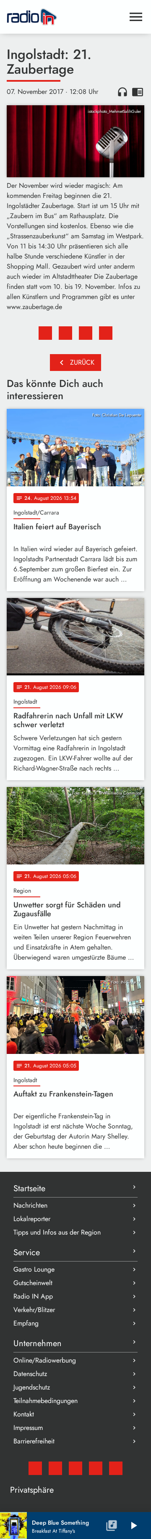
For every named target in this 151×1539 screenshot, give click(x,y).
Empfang (26, 1323)
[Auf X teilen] (65, 333)
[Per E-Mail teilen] (105, 333)
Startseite (29, 1188)
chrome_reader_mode (137, 92)
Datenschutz (30, 1374)
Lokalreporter (31, 1219)
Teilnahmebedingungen (45, 1401)
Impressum (28, 1427)
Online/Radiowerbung (44, 1360)
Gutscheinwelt (32, 1283)
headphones (122, 92)
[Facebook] (55, 1468)
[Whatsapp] (95, 1468)
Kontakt (23, 1414)
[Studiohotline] (115, 1468)
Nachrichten (30, 1205)
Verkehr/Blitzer (34, 1310)
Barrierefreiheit (34, 1441)
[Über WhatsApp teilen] (85, 333)
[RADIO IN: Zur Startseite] (65, 16)
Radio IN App (33, 1296)
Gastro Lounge (34, 1269)
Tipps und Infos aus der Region (57, 1232)
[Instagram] (75, 1468)
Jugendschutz (31, 1387)
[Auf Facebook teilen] (45, 333)
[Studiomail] (35, 1468)
